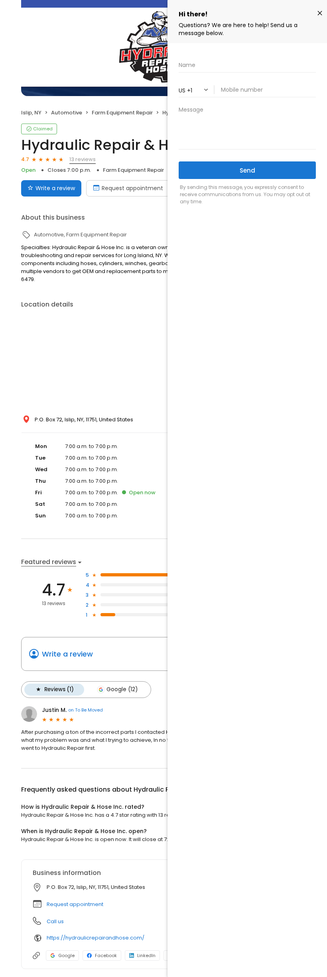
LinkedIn (146, 955)
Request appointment (132, 188)
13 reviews (82, 159)
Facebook (106, 955)
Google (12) (122, 689)
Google (66, 955)
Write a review (55, 188)
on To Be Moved (85, 710)
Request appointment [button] (75, 904)
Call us (55, 921)
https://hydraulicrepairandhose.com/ (95, 938)
